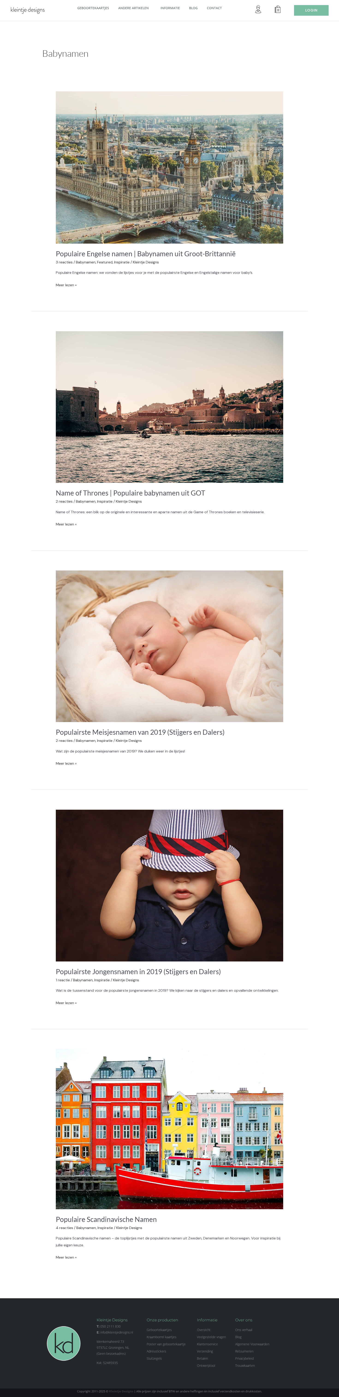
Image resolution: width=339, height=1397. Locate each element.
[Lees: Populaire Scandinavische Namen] (169, 1128)
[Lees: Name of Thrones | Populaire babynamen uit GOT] (169, 406)
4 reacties (64, 1227)
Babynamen (85, 262)
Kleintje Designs (121, 1391)
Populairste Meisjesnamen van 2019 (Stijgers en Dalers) (140, 732)
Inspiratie (122, 262)
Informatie (170, 8)
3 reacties (64, 262)
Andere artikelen (133, 8)
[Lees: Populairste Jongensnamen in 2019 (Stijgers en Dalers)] (169, 885)
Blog (193, 8)
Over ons (243, 1320)
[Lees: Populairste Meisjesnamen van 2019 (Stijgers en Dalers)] (169, 646)
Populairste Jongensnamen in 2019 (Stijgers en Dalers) (138, 971)
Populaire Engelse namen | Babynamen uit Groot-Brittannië (146, 253)
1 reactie (63, 980)
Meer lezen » (66, 284)
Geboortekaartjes (93, 8)
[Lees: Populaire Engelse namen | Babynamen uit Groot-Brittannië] (169, 167)
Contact (214, 8)
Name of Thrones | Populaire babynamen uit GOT (130, 493)
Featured (105, 262)
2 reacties (64, 501)
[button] (150, 7)
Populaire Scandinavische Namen (106, 1219)
